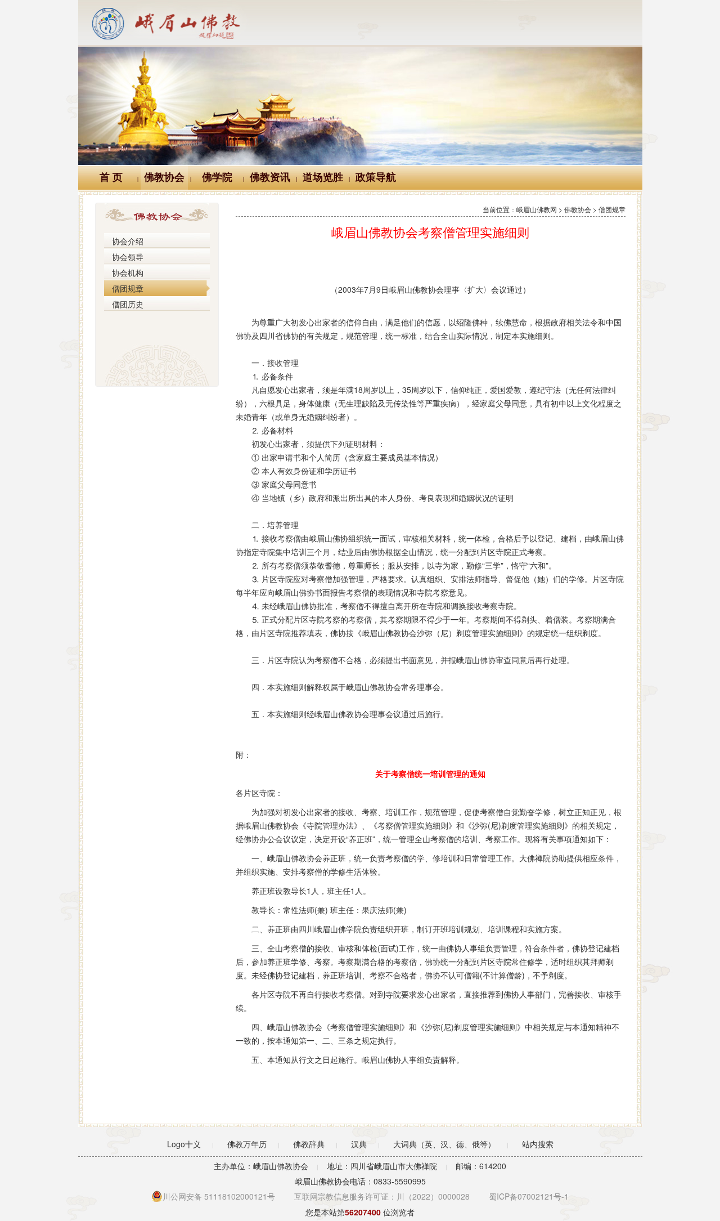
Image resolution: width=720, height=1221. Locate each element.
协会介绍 (127, 241)
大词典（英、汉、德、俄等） (444, 1144)
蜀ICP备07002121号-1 (529, 1196)
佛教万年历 (247, 1144)
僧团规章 (127, 288)
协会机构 (127, 272)
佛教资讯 (270, 177)
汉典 (359, 1144)
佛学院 (217, 177)
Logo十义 (184, 1144)
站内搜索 (538, 1144)
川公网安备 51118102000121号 (219, 1196)
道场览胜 (323, 177)
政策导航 (376, 177)
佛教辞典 (309, 1144)
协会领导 (127, 256)
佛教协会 (164, 177)
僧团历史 (127, 304)
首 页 (111, 177)
